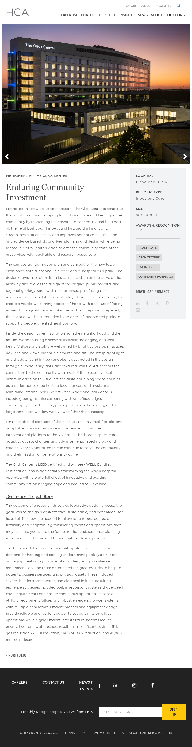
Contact (146, 6)
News (143, 15)
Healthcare (147, 248)
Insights (126, 15)
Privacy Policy (75, 733)
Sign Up (174, 712)
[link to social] (115, 686)
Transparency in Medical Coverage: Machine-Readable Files (131, 733)
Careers (131, 6)
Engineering (148, 267)
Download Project (152, 291)
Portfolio (90, 15)
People (109, 15)
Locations (175, 15)
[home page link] (17, 14)
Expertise (69, 15)
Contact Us (53, 682)
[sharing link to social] (137, 303)
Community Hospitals (155, 276)
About (156, 15)
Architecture (149, 257)
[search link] (176, 5)
